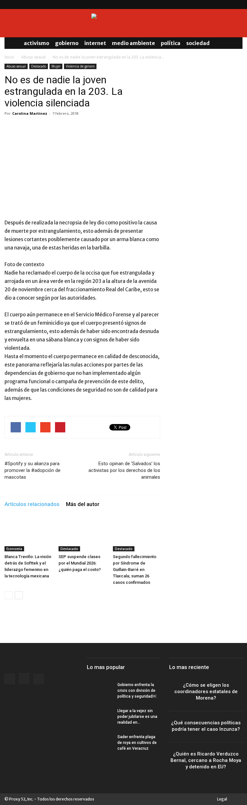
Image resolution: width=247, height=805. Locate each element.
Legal (222, 799)
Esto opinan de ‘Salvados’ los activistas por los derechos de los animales (124, 470)
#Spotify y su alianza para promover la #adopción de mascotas (32, 470)
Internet (95, 43)
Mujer (55, 66)
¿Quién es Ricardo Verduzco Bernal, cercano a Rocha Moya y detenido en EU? (205, 760)
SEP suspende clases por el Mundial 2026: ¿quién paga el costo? (80, 563)
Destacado (38, 66)
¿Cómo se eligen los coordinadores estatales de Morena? (206, 691)
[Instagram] (227, 4)
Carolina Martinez (29, 113)
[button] (234, 43)
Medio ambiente (133, 43)
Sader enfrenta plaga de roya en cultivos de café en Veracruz (137, 743)
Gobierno (66, 43)
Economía (14, 549)
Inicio (9, 57)
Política (170, 43)
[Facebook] (216, 4)
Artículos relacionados (32, 504)
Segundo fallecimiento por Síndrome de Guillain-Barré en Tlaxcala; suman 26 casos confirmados (134, 569)
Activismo (36, 43)
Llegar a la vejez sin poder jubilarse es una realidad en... (137, 717)
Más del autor (82, 504)
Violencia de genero (80, 66)
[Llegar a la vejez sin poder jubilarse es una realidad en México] (100, 717)
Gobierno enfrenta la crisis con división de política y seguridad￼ (136, 691)
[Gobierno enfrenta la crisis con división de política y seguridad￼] (100, 691)
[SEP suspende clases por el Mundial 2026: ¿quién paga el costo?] (82, 535)
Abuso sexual (33, 57)
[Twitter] (237, 4)
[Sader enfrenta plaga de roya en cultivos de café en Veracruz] (100, 743)
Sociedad (198, 43)
